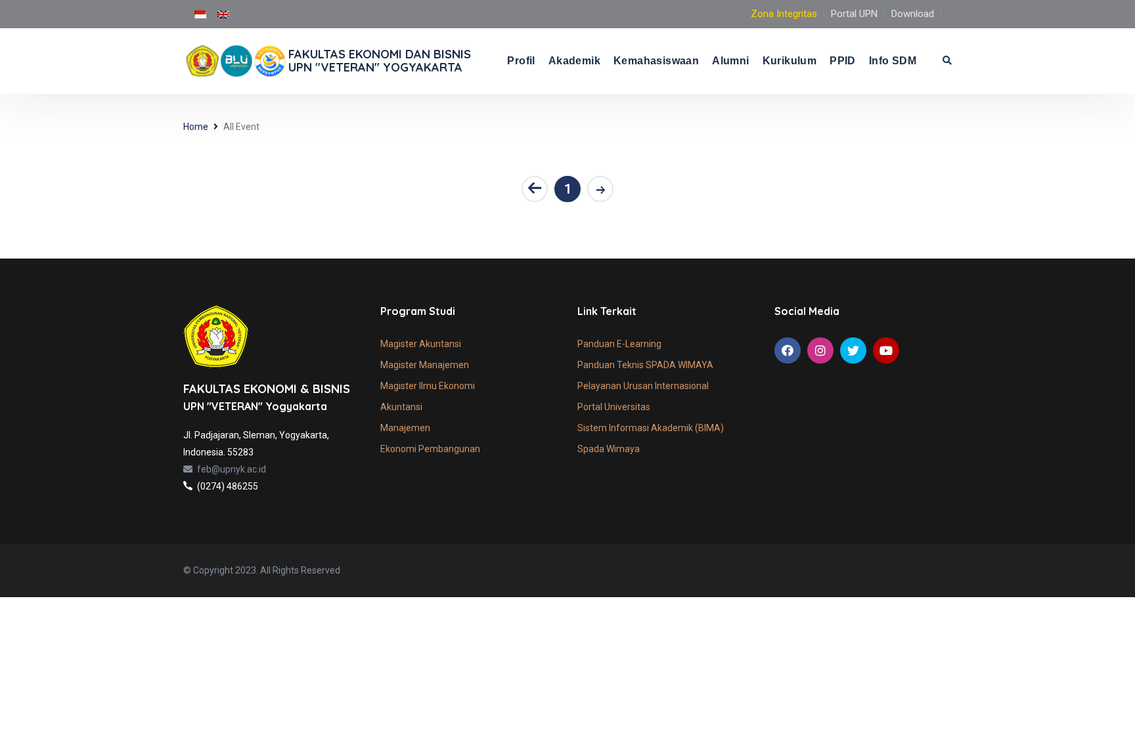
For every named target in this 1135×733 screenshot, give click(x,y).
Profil (521, 60)
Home (195, 126)
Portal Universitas (613, 407)
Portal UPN (854, 14)
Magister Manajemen (424, 365)
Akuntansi (401, 407)
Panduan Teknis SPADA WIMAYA (645, 365)
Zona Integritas (784, 14)
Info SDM (892, 60)
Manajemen (405, 428)
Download (912, 14)
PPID (843, 60)
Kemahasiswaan (656, 60)
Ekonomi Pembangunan (430, 449)
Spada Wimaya (608, 449)
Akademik (574, 60)
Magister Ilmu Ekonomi (427, 386)
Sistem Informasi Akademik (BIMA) (650, 428)
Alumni (730, 60)
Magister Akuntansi (420, 344)
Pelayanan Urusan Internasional (643, 386)
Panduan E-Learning (619, 344)
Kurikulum (790, 60)
